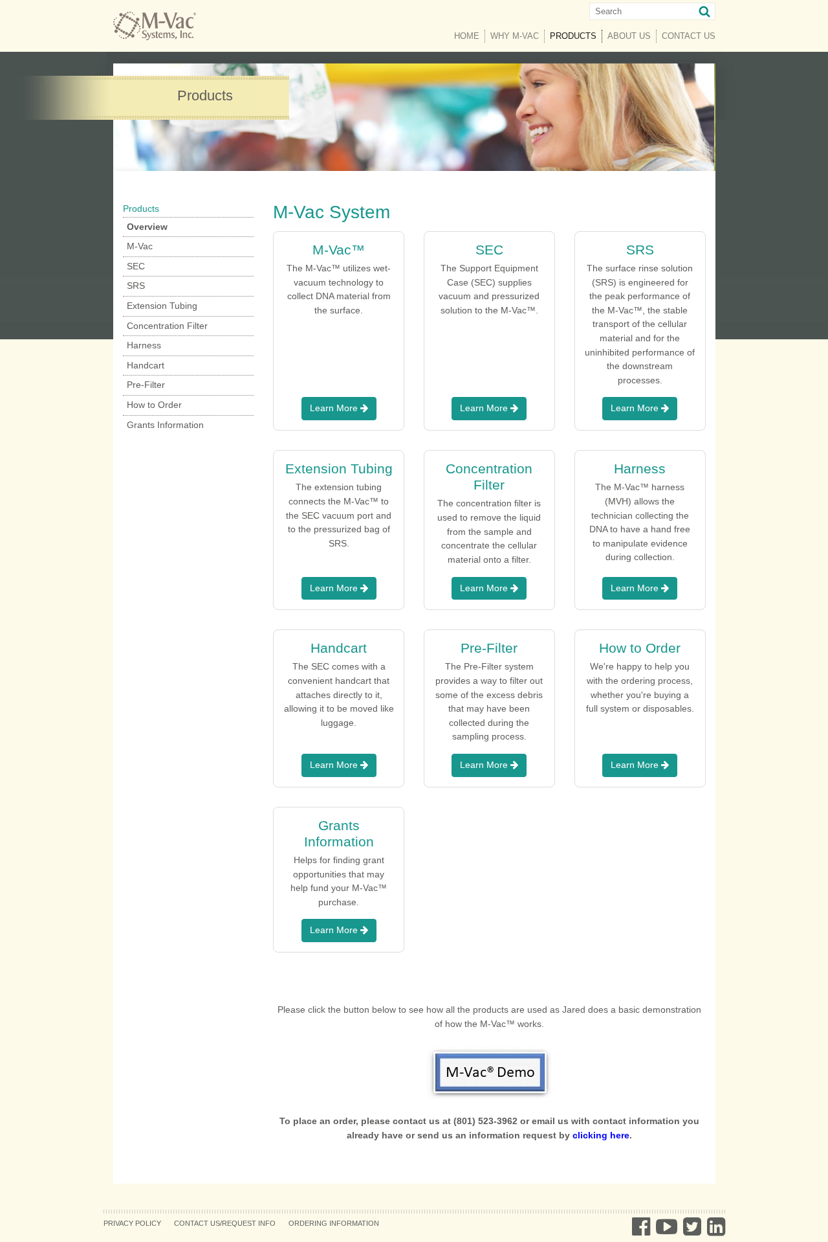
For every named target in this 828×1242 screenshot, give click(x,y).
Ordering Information (334, 1223)
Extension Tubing (162, 305)
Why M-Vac (514, 36)
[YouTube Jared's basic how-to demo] (489, 1072)
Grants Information (165, 425)
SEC (136, 266)
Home (466, 36)
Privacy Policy (132, 1223)
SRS (136, 285)
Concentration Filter (167, 326)
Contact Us (688, 36)
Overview (147, 226)
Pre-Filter (146, 384)
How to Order (154, 405)
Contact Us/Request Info (225, 1223)
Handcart (145, 365)
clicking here (600, 1135)
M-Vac (140, 246)
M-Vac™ (338, 249)
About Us (629, 36)
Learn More (335, 408)
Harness (144, 345)
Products (576, 36)
